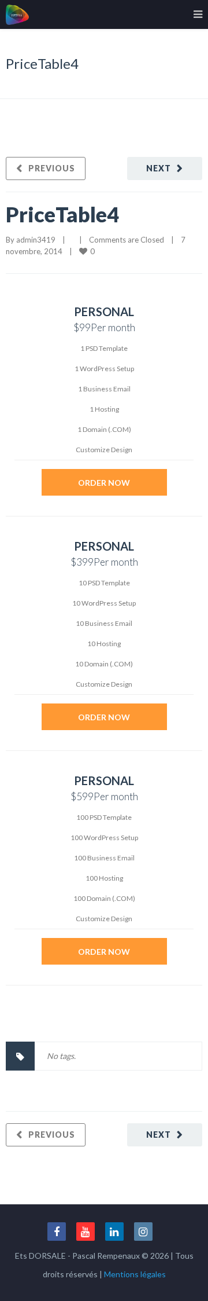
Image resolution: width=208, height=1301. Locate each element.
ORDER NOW (104, 483)
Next (158, 168)
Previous (51, 168)
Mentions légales (135, 1274)
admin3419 (35, 239)
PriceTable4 (62, 214)
